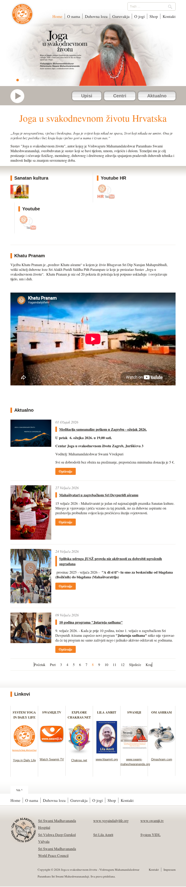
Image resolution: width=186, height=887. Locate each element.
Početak (39, 664)
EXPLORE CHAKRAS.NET (79, 715)
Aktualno (156, 95)
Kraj (149, 664)
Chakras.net (79, 760)
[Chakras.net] (79, 752)
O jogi (139, 16)
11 (114, 664)
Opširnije (65, 471)
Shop (153, 16)
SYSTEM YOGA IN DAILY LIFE (24, 715)
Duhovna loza (96, 16)
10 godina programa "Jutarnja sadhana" (91, 622)
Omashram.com (161, 759)
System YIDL (150, 834)
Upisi (86, 95)
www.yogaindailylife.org (111, 820)
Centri (119, 95)
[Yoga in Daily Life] (24, 752)
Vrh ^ (19, 790)
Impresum (170, 870)
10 (106, 664)
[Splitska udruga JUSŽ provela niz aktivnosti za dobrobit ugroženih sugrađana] (30, 576)
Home (57, 16)
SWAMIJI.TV (51, 712)
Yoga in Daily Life (24, 760)
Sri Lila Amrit (103, 834)
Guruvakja (121, 16)
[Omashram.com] (161, 752)
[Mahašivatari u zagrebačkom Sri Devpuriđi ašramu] (30, 512)
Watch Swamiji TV (52, 759)
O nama (73, 16)
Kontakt (169, 16)
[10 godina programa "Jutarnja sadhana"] (30, 628)
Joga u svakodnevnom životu (22, 16)
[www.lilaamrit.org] (106, 752)
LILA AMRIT (106, 712)
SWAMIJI (134, 712)
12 (123, 664)
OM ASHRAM (161, 712)
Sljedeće (135, 664)
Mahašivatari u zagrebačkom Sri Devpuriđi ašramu (98, 495)
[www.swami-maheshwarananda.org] (134, 752)
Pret (53, 664)
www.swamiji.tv (152, 820)
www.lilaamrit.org (107, 759)
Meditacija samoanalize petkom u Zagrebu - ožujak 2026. (103, 429)
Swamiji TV (19, 96)
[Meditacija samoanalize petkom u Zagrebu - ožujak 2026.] (30, 433)
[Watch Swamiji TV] (51, 752)
